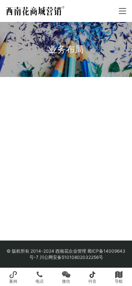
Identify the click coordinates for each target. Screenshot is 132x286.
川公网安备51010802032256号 (71, 257)
